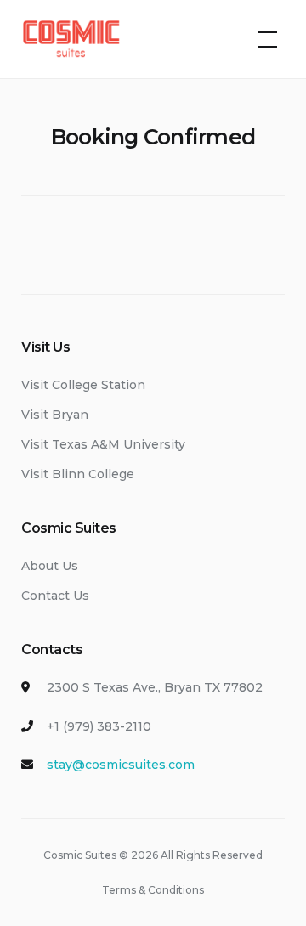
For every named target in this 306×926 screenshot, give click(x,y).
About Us (49, 565)
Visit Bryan (54, 414)
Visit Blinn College (77, 474)
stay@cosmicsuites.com (121, 764)
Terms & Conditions (153, 890)
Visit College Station (83, 384)
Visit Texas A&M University (103, 444)
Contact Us (55, 595)
